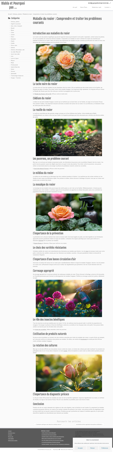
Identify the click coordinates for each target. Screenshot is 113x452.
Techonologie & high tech (17, 75)
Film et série (14, 45)
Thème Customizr (71, 449)
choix (87, 251)
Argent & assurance (16, 24)
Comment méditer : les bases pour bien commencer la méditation (55, 444)
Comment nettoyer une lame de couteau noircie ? (48, 424)
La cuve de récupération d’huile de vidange (51, 442)
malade (65, 351)
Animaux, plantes (17, 14)
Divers (12, 37)
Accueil (75, 7)
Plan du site (10, 436)
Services (13, 71)
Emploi (12, 41)
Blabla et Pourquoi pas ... (46, 449)
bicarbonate (84, 339)
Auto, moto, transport (16, 26)
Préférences (104, 448)
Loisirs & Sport (15, 58)
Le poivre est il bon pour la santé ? (49, 434)
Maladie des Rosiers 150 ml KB (43, 94)
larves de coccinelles (40, 329)
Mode (12, 62)
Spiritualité (13, 73)
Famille (12, 43)
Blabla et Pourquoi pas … (13, 5)
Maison (13, 60)
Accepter (80, 448)
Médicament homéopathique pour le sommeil (51, 438)
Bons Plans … (84, 7)
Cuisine (12, 34)
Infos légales (11, 438)
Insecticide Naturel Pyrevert (41, 168)
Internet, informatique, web (17, 49)
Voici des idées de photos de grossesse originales (53, 440)
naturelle (41, 240)
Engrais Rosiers (38, 243)
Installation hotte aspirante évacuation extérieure (89, 424)
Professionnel (14, 65)
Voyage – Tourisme (16, 78)
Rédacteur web (96, 7)
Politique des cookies (12, 440)
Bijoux (12, 30)
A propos (10, 434)
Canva (12, 32)
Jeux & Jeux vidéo (15, 54)
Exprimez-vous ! (11, 433)
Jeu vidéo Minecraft (16, 52)
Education (13, 39)
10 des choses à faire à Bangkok (49, 432)
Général (13, 47)
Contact (107, 7)
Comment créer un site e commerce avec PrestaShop (53, 436)
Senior (12, 69)
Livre (12, 56)
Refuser (92, 448)
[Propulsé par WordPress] (59, 449)
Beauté (12, 28)
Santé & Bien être (15, 67)
